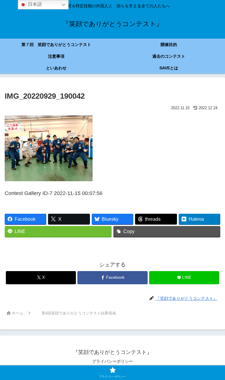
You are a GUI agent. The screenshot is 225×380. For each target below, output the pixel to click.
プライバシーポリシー (112, 361)
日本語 (34, 4)
